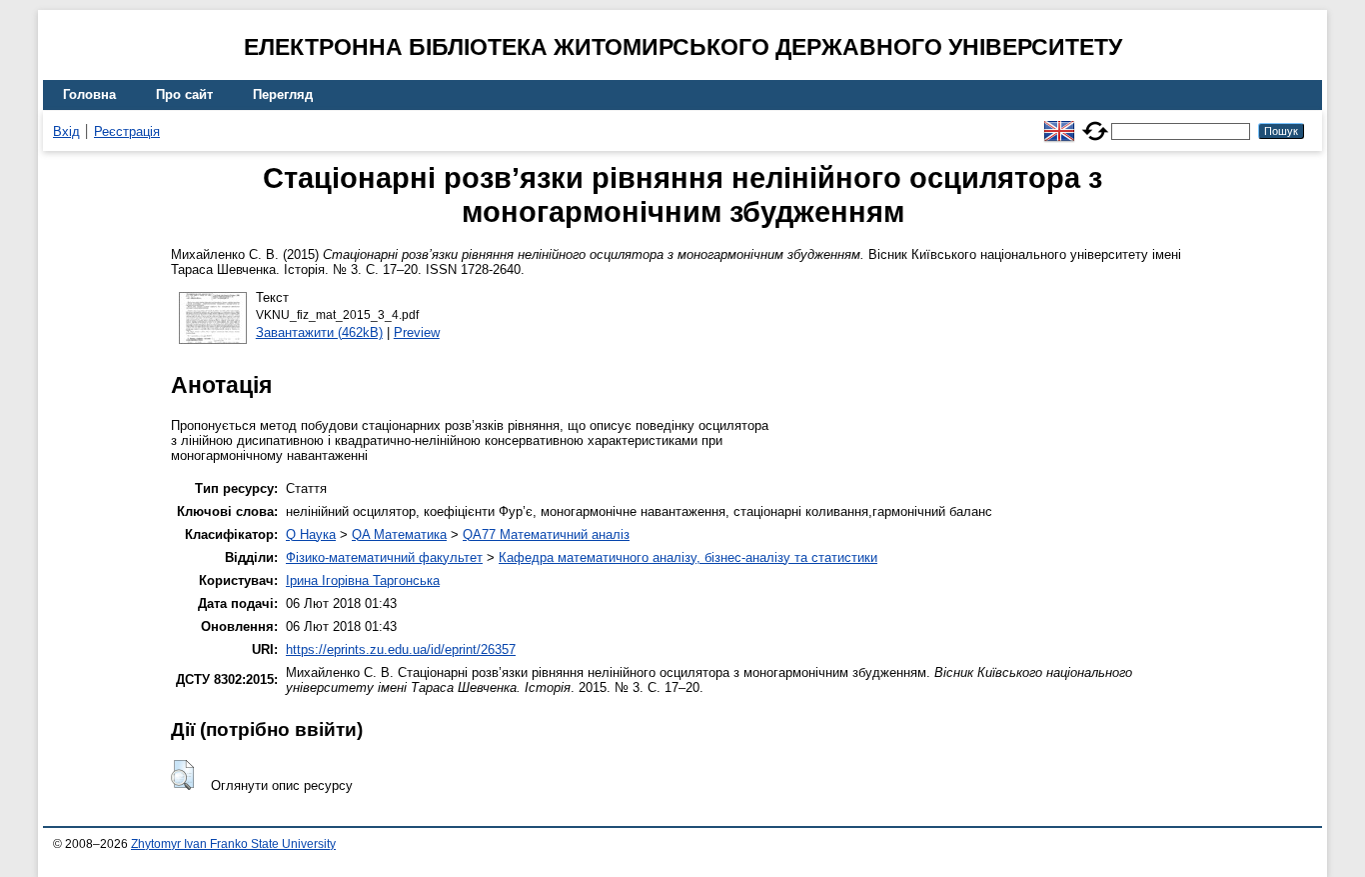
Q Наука (311, 534)
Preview (417, 332)
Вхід (66, 131)
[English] (1059, 122)
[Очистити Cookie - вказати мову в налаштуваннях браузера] (1095, 122)
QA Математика (399, 534)
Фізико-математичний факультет (384, 557)
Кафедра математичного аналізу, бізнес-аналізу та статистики (688, 557)
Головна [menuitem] (89, 94)
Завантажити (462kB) (319, 332)
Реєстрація (127, 131)
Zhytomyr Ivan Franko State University (233, 844)
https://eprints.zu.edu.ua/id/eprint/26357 (401, 649)
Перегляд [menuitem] (283, 94)
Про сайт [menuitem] (184, 94)
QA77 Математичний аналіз (546, 534)
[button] (182, 775)
